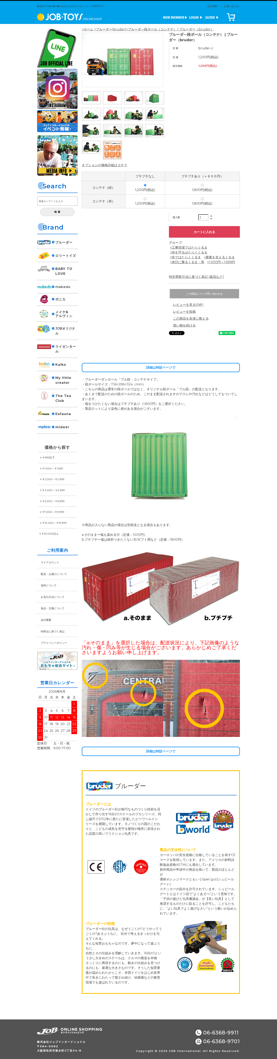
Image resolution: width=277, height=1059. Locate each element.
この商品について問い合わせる (204, 293)
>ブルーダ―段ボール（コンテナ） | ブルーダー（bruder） (170, 29)
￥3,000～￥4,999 (53, 490)
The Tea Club (63, 398)
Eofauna (63, 414)
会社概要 (46, 619)
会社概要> (212, 6)
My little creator (63, 380)
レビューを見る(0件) (188, 305)
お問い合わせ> (232, 6)
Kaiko (60, 365)
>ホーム (87, 29)
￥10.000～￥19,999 (54, 522)
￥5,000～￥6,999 (53, 501)
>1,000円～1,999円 (221, 262)
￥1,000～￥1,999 (52, 468)
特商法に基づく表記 (52, 631)
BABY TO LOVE (63, 271)
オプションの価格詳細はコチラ (104, 165)
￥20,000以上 (50, 533)
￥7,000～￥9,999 (53, 511)
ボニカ (60, 299)
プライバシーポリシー (54, 642)
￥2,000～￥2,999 (53, 479)
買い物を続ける (184, 325)
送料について (49, 585)
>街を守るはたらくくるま (188, 252)
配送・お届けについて (54, 574)
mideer (62, 427)
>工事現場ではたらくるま (188, 247)
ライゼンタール (65, 349)
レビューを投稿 (184, 312)
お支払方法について (52, 597)
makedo (63, 287)
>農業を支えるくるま (219, 257)
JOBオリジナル (65, 331)
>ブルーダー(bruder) (110, 29)
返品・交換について (52, 608)
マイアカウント (50, 562)
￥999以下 (48, 457)
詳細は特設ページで (160, 367)
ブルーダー (64, 242)
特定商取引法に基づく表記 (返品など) (196, 277)
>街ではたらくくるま (185, 257)
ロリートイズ (65, 256)
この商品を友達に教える (191, 318)
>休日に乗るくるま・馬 (187, 262)
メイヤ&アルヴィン (64, 314)
